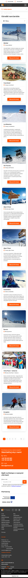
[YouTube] (19, 510)
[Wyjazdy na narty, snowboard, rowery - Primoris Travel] (6, 5)
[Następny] (24, 439)
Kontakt (3, 519)
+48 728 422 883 (10, 1)
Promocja (3, 532)
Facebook (7, 566)
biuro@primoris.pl (7, 465)
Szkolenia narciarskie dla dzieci (6, 526)
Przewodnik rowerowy (18, 524)
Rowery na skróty (5, 524)
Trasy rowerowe (16, 522)
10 (21, 438)
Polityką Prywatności (16, 486)
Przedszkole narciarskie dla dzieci (18, 526)
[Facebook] (13, 510)
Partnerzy (3, 515)
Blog (14, 513)
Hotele (2, 529)
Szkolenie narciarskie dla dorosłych (18, 530)
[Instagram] (16, 510)
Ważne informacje (5, 517)
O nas (2, 513)
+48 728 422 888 (19, 1)
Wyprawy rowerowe (5, 522)
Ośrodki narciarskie (5, 520)
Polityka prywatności (17, 517)
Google (6, 568)
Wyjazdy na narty (16, 519)
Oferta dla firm (16, 515)
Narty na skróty (16, 520)
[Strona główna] (1, 13)
